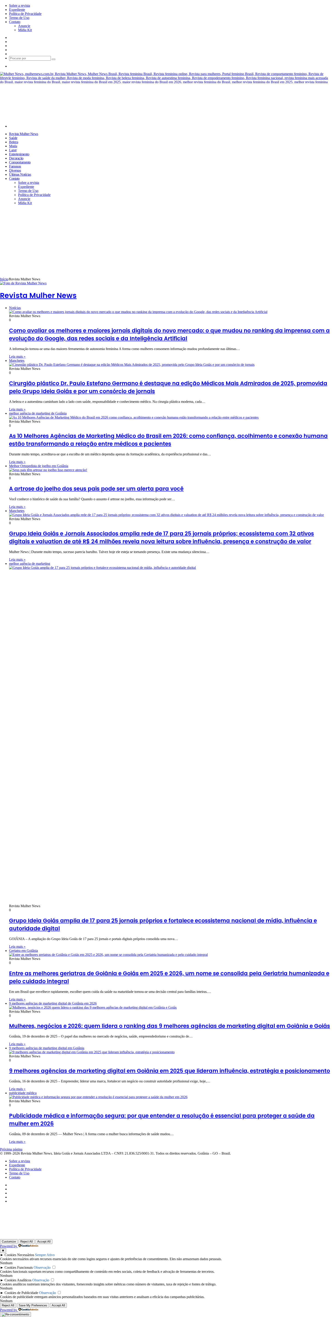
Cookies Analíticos (18, 1280)
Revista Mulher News (23, 134)
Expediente (17, 10)
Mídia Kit (25, 30)
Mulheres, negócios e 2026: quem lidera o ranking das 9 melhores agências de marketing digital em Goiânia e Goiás (169, 1026)
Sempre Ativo (45, 1255)
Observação (42, 1267)
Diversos (15, 170)
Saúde (13, 138)
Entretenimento (19, 154)
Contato (14, 22)
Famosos (15, 166)
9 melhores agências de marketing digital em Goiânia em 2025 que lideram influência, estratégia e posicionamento (169, 1071)
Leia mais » (17, 356)
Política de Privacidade (25, 14)
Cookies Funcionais (19, 1267)
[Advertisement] (166, 243)
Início (4, 279)
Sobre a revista (19, 5)
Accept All (44, 1241)
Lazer (13, 150)
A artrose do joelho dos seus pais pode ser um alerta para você (96, 488)
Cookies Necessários (19, 1255)
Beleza (13, 142)
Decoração (16, 158)
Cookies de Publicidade (21, 1293)
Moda (13, 146)
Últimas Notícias (20, 174)
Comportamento (20, 162)
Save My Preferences (33, 1305)
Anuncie (24, 26)
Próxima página (11, 1149)
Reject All (26, 1241)
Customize (9, 1241)
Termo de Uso (19, 18)
